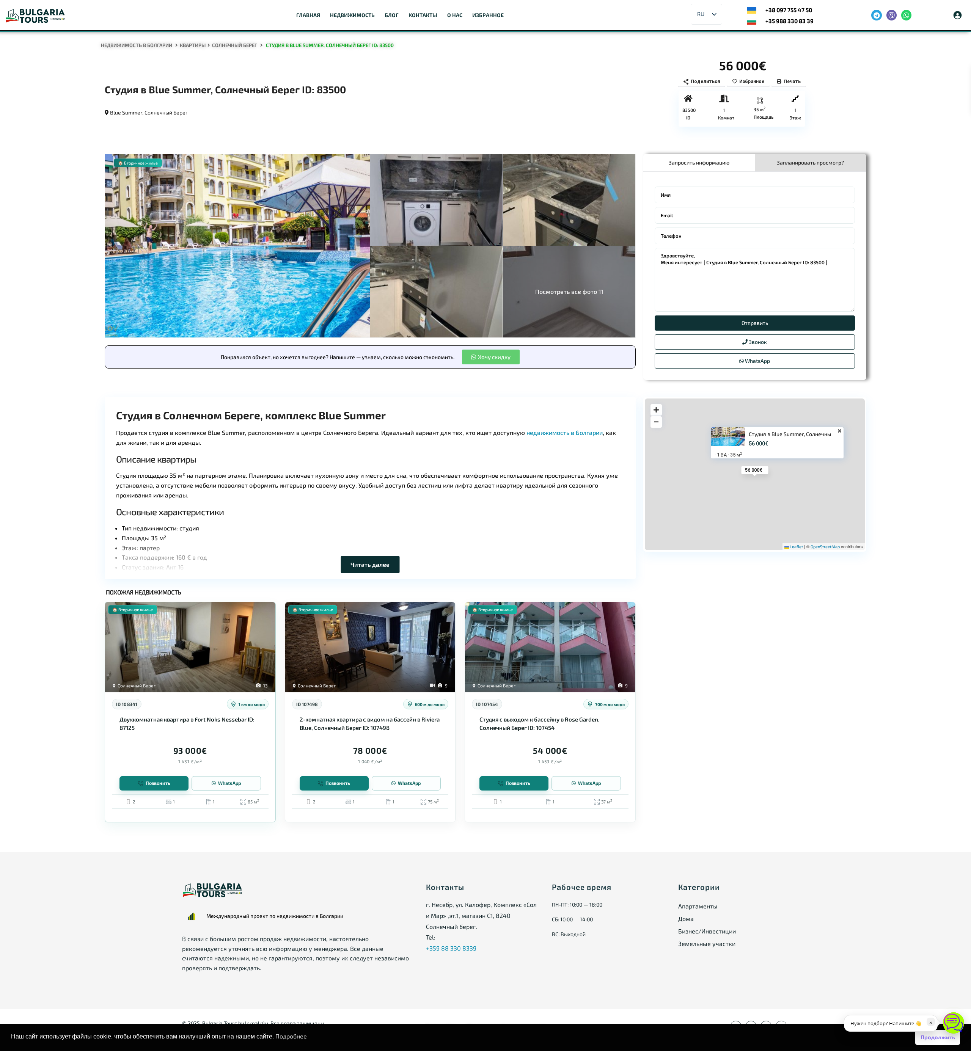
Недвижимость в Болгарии (136, 45)
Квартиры (193, 45)
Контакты (423, 15)
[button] (491, 357)
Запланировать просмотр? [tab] (810, 162)
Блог (392, 15)
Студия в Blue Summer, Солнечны (790, 434)
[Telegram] (876, 15)
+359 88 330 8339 (451, 948)
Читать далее (370, 564)
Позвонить (158, 783)
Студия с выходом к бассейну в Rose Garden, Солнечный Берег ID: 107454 (539, 723)
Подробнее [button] (291, 1036)
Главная (308, 15)
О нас (454, 15)
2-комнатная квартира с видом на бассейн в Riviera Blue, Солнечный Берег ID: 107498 (370, 723)
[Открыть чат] (953, 1023)
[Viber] (891, 15)
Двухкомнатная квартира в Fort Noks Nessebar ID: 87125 (187, 723)
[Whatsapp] (906, 15)
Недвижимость (352, 15)
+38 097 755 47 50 (788, 9)
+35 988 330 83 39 (789, 20)
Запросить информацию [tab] (699, 162)
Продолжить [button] (938, 1037)
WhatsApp (757, 361)
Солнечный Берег (234, 45)
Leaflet (796, 546)
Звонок (757, 342)
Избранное (488, 15)
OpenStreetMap (825, 546)
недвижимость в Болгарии (564, 432)
